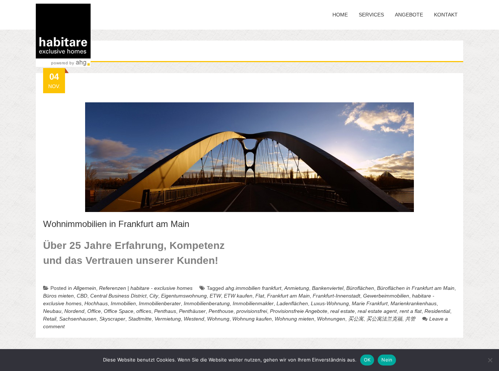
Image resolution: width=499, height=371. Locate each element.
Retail (49, 319)
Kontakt (446, 15)
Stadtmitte (140, 319)
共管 (410, 319)
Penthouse (221, 311)
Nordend (74, 311)
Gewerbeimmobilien (386, 296)
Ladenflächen (292, 303)
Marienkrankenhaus (414, 303)
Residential (437, 311)
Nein (386, 360)
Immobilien (123, 303)
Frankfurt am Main (288, 296)
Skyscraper (112, 319)
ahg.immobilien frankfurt (253, 288)
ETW (215, 296)
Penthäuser (192, 311)
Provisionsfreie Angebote (298, 311)
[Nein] (490, 360)
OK (367, 360)
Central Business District (118, 296)
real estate (342, 311)
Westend (194, 319)
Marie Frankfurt (370, 303)
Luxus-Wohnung (330, 303)
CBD (82, 296)
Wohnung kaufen (252, 319)
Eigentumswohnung (184, 296)
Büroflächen (360, 288)
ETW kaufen (238, 296)
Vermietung (168, 319)
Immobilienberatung (207, 303)
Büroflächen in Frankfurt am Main (415, 288)
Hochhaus (96, 303)
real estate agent (377, 311)
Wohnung (218, 319)
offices (143, 311)
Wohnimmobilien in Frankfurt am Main (116, 224)
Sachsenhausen (77, 319)
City (153, 296)
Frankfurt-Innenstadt (336, 296)
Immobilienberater (160, 303)
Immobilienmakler (253, 303)
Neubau (52, 311)
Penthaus (165, 311)
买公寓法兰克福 (384, 319)
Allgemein (84, 288)
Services (371, 15)
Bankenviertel (327, 288)
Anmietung (296, 288)
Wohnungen (331, 319)
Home (340, 15)
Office (94, 311)
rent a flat (411, 311)
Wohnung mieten (294, 319)
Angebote (409, 15)
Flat (259, 296)
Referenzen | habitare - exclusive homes (146, 288)
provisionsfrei (251, 311)
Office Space (118, 311)
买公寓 (355, 319)
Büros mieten (58, 296)
